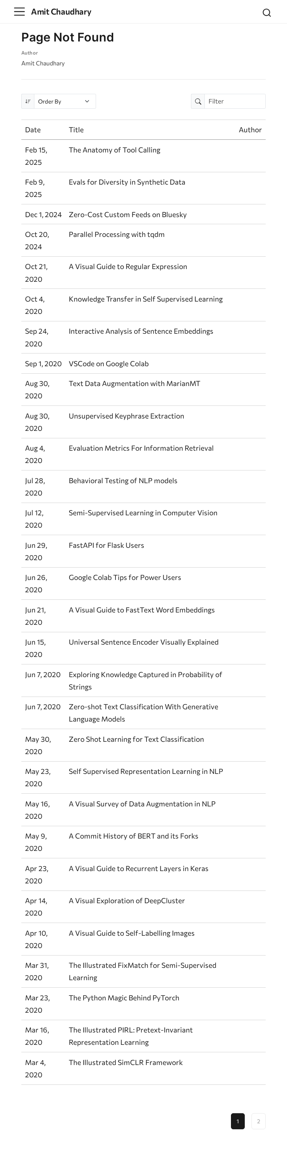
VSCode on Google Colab (109, 363)
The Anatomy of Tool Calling (114, 149)
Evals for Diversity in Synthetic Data (127, 182)
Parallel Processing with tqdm (117, 234)
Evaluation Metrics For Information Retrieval (141, 448)
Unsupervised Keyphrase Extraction (126, 415)
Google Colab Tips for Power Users (125, 577)
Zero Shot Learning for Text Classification (136, 739)
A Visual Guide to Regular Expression (128, 266)
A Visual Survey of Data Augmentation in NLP (142, 803)
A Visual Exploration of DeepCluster (127, 900)
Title (76, 129)
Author (250, 129)
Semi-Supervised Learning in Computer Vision (143, 512)
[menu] (19, 11)
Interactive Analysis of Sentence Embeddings (141, 331)
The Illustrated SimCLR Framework (126, 1062)
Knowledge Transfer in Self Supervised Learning (146, 298)
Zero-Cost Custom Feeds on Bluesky (128, 214)
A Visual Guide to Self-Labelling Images (132, 933)
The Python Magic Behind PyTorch (124, 997)
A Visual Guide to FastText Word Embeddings (142, 609)
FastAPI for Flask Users (106, 545)
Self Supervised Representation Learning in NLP (146, 771)
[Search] (267, 11)
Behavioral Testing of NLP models (123, 480)
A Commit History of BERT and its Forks (133, 835)
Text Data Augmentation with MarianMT (134, 383)
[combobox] (267, 11)
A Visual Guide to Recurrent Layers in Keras (139, 868)
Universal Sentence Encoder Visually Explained (144, 642)
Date (33, 129)
